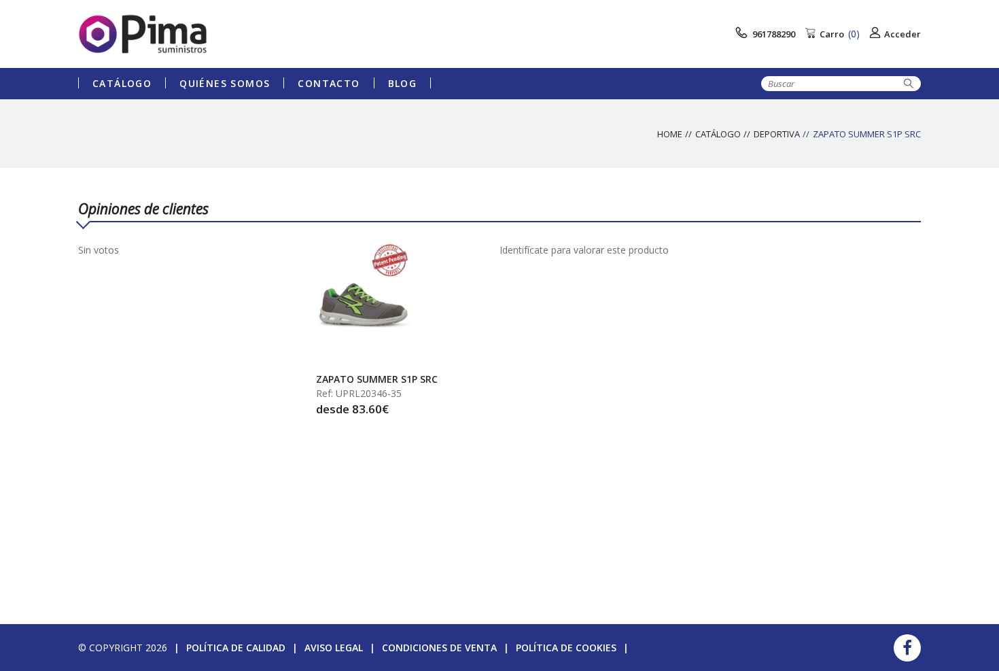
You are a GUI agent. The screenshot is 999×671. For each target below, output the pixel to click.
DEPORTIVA (777, 134)
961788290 (772, 34)
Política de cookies (566, 647)
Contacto (329, 83)
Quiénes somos (224, 83)
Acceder (902, 34)
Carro (840, 33)
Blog (402, 83)
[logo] (183, 34)
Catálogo (122, 83)
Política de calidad (235, 647)
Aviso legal (333, 647)
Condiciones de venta (439, 647)
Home (669, 134)
